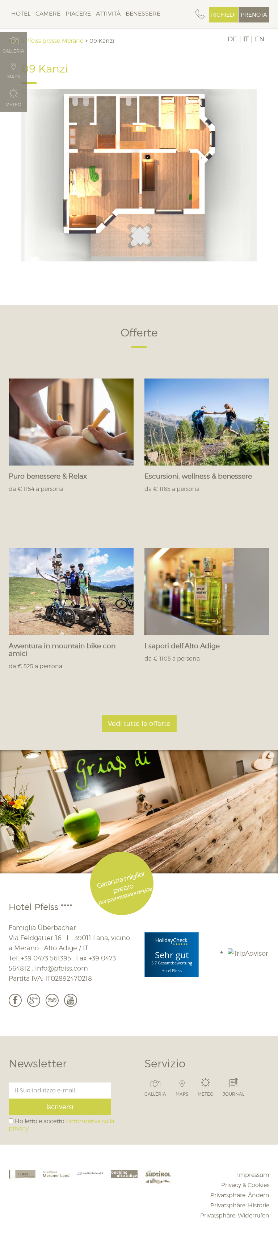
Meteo (206, 1093)
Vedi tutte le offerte (139, 723)
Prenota (254, 15)
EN (259, 39)
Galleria (155, 1093)
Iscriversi (59, 1107)
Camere (47, 13)
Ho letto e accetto (61, 1125)
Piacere (78, 13)
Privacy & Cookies (245, 1185)
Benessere (143, 13)
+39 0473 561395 (46, 958)
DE (232, 39)
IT (246, 39)
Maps (182, 1093)
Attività (108, 13)
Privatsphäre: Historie (239, 1205)
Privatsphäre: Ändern (239, 1195)
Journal (233, 1093)
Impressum (253, 1174)
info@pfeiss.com (61, 968)
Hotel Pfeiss (171, 970)
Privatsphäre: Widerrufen (234, 1215)
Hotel (20, 13)
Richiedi (223, 15)
